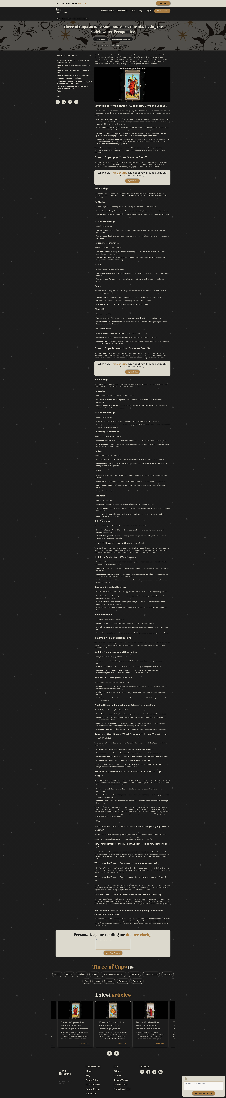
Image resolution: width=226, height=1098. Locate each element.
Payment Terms (93, 1089)
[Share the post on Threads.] (70, 102)
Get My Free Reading (203, 1093)
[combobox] (100, 39)
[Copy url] (76, 102)
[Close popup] (222, 1079)
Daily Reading (107, 11)
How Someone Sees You (113, 974)
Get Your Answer (113, 953)
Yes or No (137, 981)
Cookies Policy (120, 1084)
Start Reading (162, 11)
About (89, 1071)
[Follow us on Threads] (160, 1072)
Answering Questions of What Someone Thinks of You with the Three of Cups (74, 82)
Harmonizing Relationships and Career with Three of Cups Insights (73, 87)
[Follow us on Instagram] (142, 1072)
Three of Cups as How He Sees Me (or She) (73, 75)
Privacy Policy (92, 1080)
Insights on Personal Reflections (69, 78)
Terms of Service (121, 1080)
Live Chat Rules (93, 1084)
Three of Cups (66, 19)
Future (94, 974)
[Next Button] (116, 1053)
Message (168, 974)
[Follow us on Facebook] (148, 1072)
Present (109, 981)
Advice (69, 974)
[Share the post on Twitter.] (64, 102)
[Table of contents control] (91, 56)
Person (97, 981)
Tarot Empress (61, 11)
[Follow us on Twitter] (154, 1072)
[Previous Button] (109, 1053)
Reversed (123, 981)
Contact (117, 1075)
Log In (148, 11)
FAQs (133, 11)
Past (87, 981)
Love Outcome (151, 974)
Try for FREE (163, 3)
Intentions (134, 974)
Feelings (81, 974)
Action (57, 974)
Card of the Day (93, 1067)
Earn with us (122, 11)
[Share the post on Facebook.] (58, 102)
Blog (140, 11)
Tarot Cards (91, 1093)
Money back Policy (122, 1089)
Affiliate (117, 1071)
